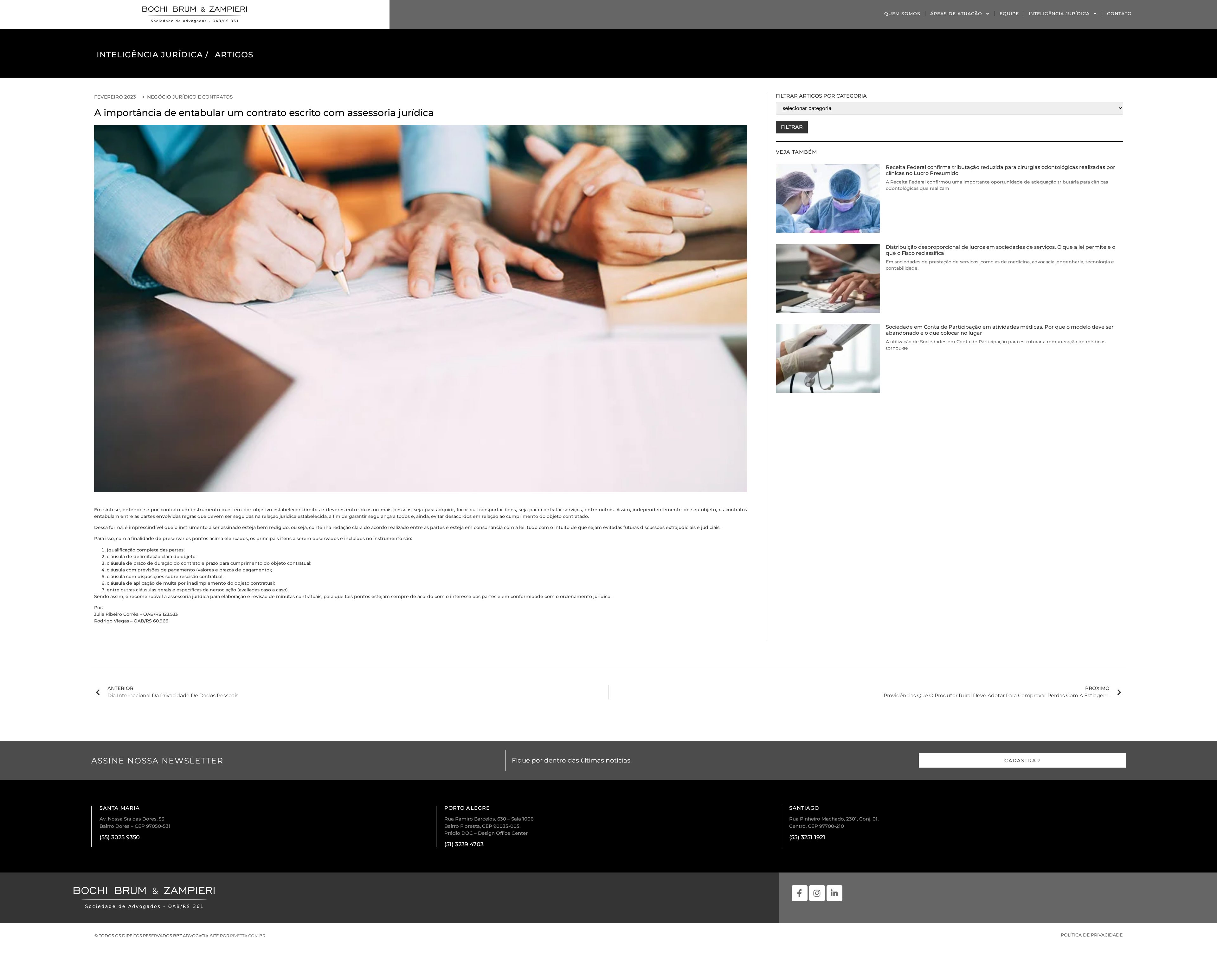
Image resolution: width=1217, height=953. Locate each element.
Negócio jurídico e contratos (190, 97)
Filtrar (792, 127)
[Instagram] (817, 893)
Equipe (1009, 13)
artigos (234, 54)
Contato (1119, 13)
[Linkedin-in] (834, 893)
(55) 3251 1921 (807, 837)
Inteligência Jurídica (1059, 13)
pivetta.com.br (247, 935)
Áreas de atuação (956, 13)
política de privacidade (1092, 935)
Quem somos (902, 13)
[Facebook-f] (800, 893)
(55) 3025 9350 (120, 837)
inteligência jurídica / (153, 54)
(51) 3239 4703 (464, 844)
